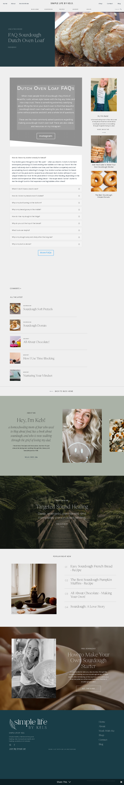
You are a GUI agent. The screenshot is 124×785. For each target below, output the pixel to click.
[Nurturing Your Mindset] (40, 375)
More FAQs (46, 252)
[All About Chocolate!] (37, 342)
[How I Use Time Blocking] (37, 357)
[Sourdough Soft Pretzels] (41, 309)
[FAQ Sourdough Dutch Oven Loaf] (89, 39)
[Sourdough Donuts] (38, 325)
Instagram (45, 136)
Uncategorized (15, 29)
